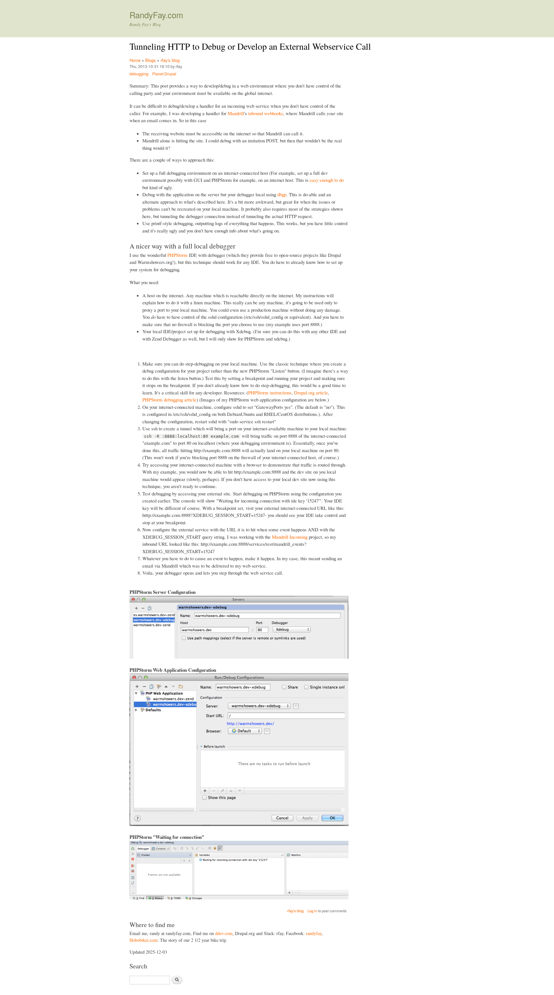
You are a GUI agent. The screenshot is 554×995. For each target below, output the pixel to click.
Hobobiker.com (143, 940)
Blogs (150, 60)
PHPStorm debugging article (169, 399)
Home (135, 60)
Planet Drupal (164, 73)
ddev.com (223, 933)
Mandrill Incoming (289, 537)
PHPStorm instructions (269, 392)
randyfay (314, 933)
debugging (139, 73)
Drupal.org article (311, 392)
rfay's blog (170, 60)
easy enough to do (327, 180)
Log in (312, 910)
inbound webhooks (265, 113)
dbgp (281, 194)
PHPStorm (177, 255)
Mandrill (236, 113)
